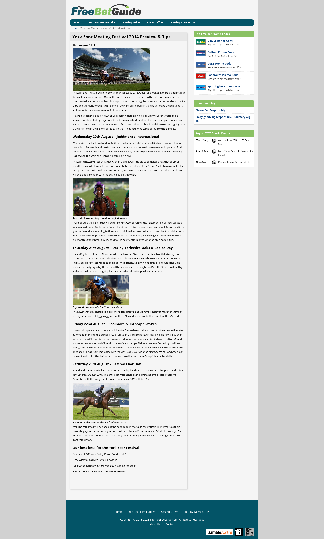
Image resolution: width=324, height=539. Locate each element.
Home (77, 22)
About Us (154, 524)
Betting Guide (131, 22)
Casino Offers (155, 22)
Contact (170, 524)
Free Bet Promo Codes (102, 22)
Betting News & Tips (183, 22)
